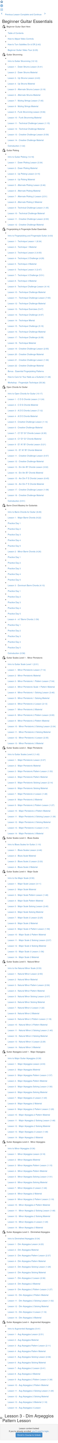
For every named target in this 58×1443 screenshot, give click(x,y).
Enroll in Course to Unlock (29, 1435)
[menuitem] (1, 6)
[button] (1, 2)
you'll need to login (40, 1431)
